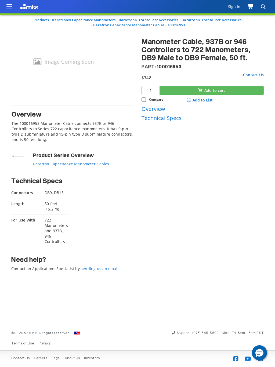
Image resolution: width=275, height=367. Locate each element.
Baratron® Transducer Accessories (149, 19)
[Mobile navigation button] (9, 6)
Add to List (203, 100)
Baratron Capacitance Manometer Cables (128, 25)
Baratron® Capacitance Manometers (83, 19)
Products (41, 19)
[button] (259, 352)
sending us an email (99, 268)
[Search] (263, 6)
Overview (153, 108)
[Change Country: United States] (77, 333)
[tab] (72, 123)
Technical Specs (162, 118)
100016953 (176, 25)
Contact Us (253, 74)
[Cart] (251, 7)
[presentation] (137, 183)
